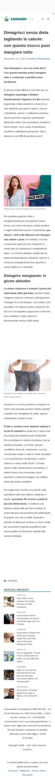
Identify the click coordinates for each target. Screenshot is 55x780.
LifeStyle (12, 580)
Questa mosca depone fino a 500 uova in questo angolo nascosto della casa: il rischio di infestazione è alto (28, 638)
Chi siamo (13, 771)
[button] (42, 19)
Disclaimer (27, 775)
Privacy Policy (39, 771)
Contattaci (27, 749)
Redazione (25, 771)
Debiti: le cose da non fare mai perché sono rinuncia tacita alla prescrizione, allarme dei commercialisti (27, 676)
